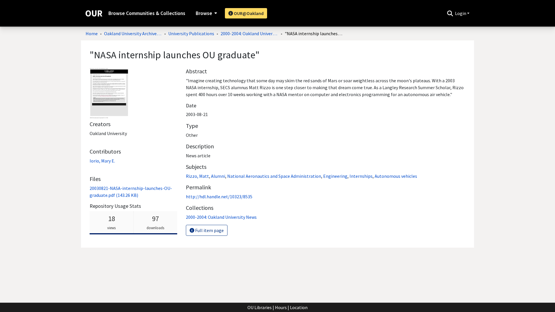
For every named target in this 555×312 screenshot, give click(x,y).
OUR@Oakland (248, 13)
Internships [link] (361, 176)
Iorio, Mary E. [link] (102, 161)
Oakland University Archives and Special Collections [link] (133, 33)
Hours (281, 307)
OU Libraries (259, 307)
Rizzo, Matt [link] (197, 176)
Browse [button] (204, 13)
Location (299, 307)
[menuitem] (205, 13)
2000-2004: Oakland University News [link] (249, 33)
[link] (221, 217)
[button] (450, 13)
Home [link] (92, 33)
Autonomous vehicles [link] (396, 176)
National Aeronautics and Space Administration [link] (274, 176)
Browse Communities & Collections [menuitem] (146, 13)
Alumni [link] (218, 176)
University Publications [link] (191, 33)
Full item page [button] (209, 230)
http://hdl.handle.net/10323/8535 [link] (219, 196)
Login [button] (461, 13)
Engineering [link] (335, 176)
